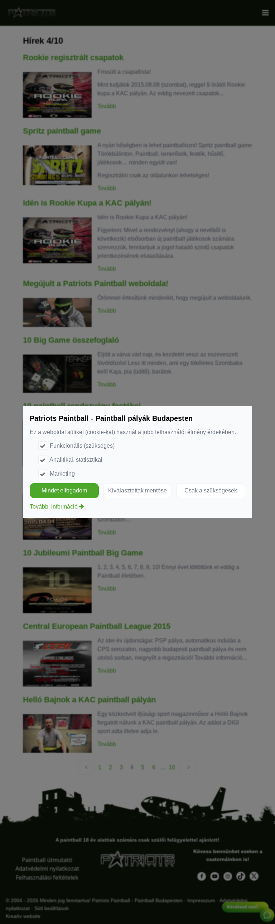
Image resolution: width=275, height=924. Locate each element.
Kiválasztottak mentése (137, 490)
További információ (54, 507)
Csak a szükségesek (210, 490)
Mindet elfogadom (64, 490)
